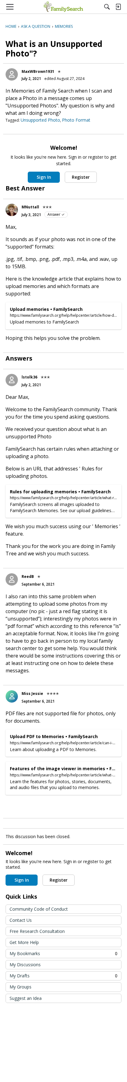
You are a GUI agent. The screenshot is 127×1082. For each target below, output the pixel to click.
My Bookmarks (63, 953)
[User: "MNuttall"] (12, 210)
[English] (63, 7)
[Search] (107, 7)
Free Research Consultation (37, 931)
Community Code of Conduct (39, 909)
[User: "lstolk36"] (12, 380)
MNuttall (30, 207)
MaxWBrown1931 (38, 71)
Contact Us (21, 920)
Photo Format (76, 120)
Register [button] (81, 177)
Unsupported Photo (40, 120)
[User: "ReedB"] (12, 579)
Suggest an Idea (26, 998)
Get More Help (24, 942)
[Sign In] (118, 7)
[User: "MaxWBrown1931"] (12, 74)
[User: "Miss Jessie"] (12, 696)
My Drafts (63, 976)
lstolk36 (29, 377)
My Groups (20, 987)
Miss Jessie (32, 693)
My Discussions (25, 964)
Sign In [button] (44, 177)
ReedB (28, 576)
